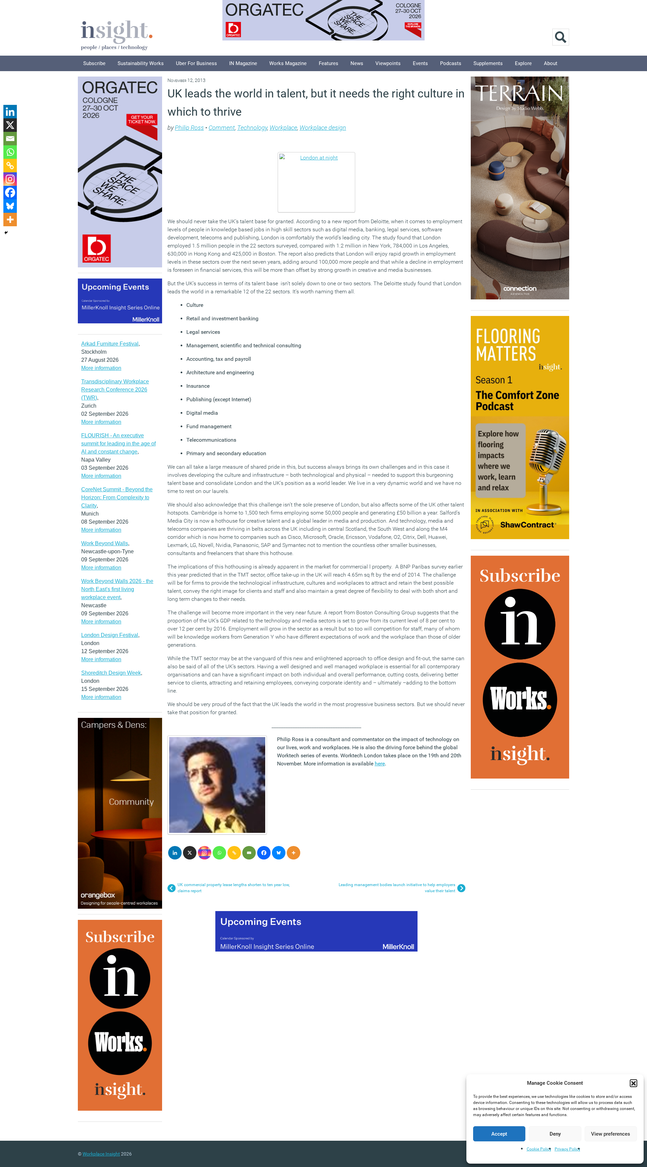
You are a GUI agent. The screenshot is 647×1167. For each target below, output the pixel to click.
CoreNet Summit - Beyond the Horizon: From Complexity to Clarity (117, 497)
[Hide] (6, 232)
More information (101, 368)
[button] (633, 1083)
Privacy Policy (567, 1149)
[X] (189, 852)
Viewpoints (388, 63)
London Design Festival (109, 635)
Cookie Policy (539, 1149)
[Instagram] (204, 852)
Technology (252, 127)
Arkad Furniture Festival (109, 344)
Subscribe (94, 63)
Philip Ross (189, 127)
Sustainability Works (141, 63)
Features (328, 63)
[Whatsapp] (219, 852)
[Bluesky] (278, 852)
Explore (523, 63)
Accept (499, 1134)
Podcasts (450, 63)
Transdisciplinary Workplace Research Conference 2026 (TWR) (115, 390)
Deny (555, 1134)
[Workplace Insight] (116, 34)
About (550, 63)
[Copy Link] (234, 852)
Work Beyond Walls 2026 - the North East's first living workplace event (117, 589)
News (356, 63)
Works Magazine (288, 63)
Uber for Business (196, 63)
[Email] (249, 852)
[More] (293, 852)
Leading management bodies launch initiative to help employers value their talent (397, 887)
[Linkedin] (175, 852)
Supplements (488, 63)
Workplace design (323, 127)
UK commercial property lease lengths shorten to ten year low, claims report (233, 887)
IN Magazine (243, 63)
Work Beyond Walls (104, 543)
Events (420, 63)
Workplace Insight (101, 1154)
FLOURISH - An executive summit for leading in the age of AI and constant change (118, 444)
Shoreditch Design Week (111, 673)
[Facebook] (264, 852)
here (380, 763)
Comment (222, 127)
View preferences (610, 1134)
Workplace (283, 127)
